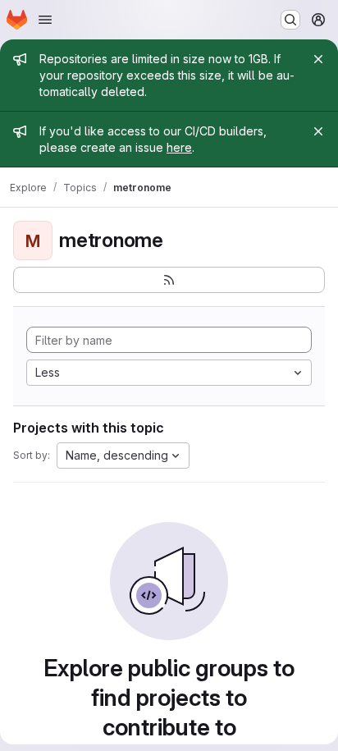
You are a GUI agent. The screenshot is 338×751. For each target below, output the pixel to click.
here (179, 147)
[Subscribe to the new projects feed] (169, 280)
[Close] (318, 59)
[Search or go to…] (290, 20)
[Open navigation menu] (45, 20)
